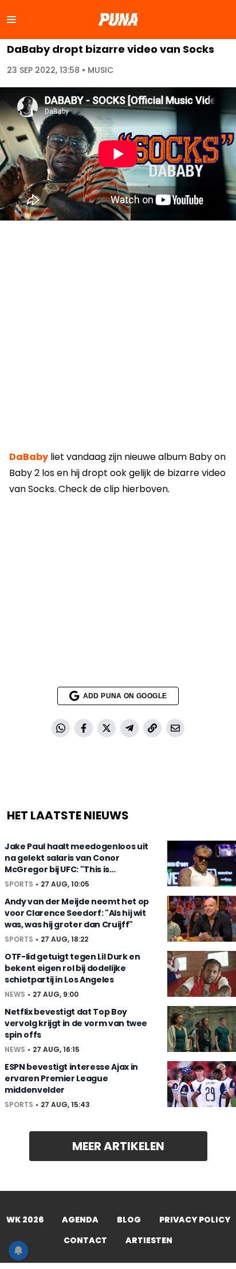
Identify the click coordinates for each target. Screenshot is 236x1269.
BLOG (129, 1219)
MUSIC (100, 70)
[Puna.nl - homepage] (118, 19)
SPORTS (19, 884)
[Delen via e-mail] (175, 728)
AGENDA (80, 1219)
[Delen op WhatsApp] (61, 728)
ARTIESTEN (148, 1240)
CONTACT (85, 1240)
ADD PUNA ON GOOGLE (125, 696)
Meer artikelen (118, 1146)
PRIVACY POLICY (194, 1219)
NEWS (15, 994)
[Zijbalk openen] (11, 19)
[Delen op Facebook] (83, 728)
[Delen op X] (106, 728)
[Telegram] (129, 728)
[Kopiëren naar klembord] (152, 728)
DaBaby (28, 456)
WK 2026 (25, 1219)
